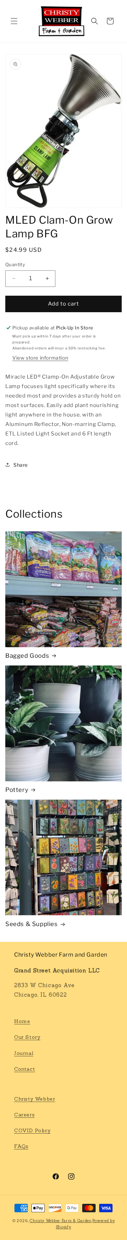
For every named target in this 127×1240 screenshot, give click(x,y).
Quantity (15, 264)
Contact (24, 1069)
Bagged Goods (27, 655)
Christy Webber (34, 1099)
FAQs (21, 1146)
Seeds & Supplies (31, 923)
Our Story (27, 1037)
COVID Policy (32, 1130)
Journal (23, 1053)
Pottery (16, 789)
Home (22, 1021)
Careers (24, 1114)
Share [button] (20, 465)
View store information (40, 358)
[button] (14, 21)
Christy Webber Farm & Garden (61, 1220)
